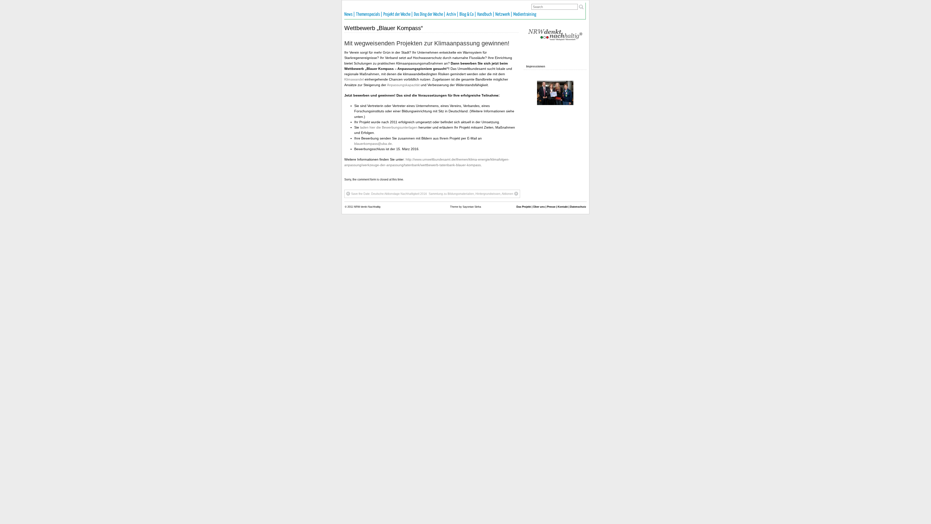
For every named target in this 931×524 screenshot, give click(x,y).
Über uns (539, 206)
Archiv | (452, 14)
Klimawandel (354, 79)
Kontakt (563, 206)
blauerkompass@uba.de (373, 144)
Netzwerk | (503, 14)
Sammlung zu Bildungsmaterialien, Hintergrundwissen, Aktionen (471, 194)
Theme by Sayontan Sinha (465, 206)
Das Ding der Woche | (429, 14)
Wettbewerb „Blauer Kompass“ (383, 28)
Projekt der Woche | (398, 14)
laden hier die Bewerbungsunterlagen (388, 127)
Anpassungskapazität (403, 85)
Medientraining (524, 14)
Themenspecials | (369, 14)
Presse (551, 206)
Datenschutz (578, 206)
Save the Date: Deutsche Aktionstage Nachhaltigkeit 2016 (389, 194)
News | (349, 14)
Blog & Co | (467, 14)
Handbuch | (485, 14)
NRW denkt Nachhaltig (367, 206)
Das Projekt (523, 206)
